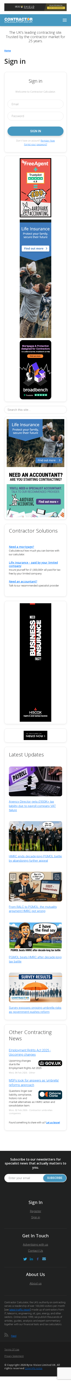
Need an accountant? (23, 581)
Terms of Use (11, 1349)
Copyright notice (33, 1368)
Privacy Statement (14, 1356)
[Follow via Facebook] (38, 1259)
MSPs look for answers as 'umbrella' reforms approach (34, 1083)
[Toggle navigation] (65, 20)
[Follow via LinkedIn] (31, 1259)
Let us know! (53, 1122)
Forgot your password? (35, 144)
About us (36, 1283)
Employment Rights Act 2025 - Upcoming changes (30, 1052)
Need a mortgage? (21, 547)
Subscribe (54, 1178)
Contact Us (35, 1251)
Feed (13, 1335)
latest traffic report (19, 1309)
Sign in (35, 1217)
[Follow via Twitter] (25, 1259)
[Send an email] (44, 1259)
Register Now (48, 140)
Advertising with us (35, 1244)
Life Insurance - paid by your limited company (33, 564)
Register (35, 1211)
